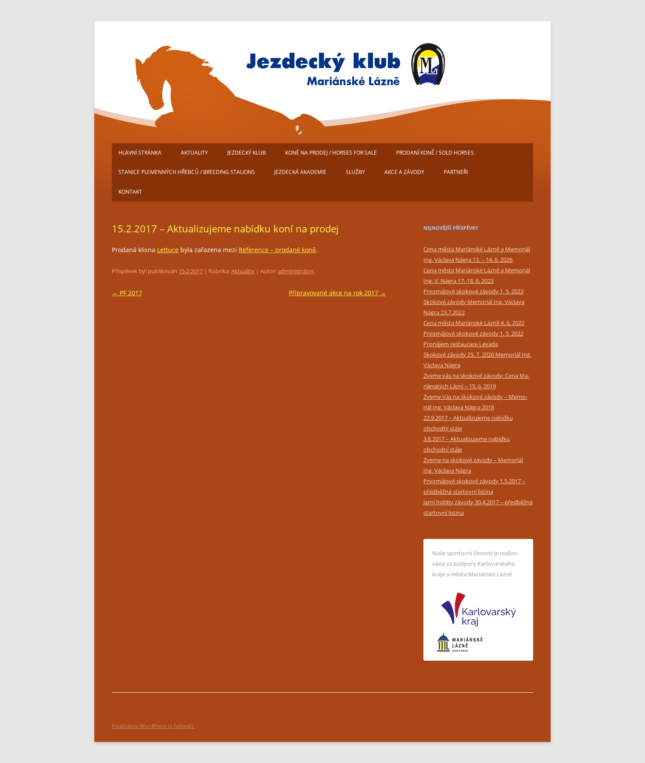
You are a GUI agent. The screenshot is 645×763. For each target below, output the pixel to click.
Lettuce (168, 250)
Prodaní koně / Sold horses (435, 152)
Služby (355, 172)
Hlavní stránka (139, 152)
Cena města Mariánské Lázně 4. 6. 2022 (473, 323)
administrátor (296, 271)
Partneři (456, 172)
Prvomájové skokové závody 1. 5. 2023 (473, 291)
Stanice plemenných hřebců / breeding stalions (186, 172)
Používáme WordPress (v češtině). (153, 726)
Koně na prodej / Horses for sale (331, 152)
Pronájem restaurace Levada (460, 344)
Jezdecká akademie (300, 172)
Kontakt (130, 191)
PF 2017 (127, 293)
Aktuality (194, 152)
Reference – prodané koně (277, 250)
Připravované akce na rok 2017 (337, 293)
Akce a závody (404, 172)
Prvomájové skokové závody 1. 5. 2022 (473, 333)
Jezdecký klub (246, 152)
